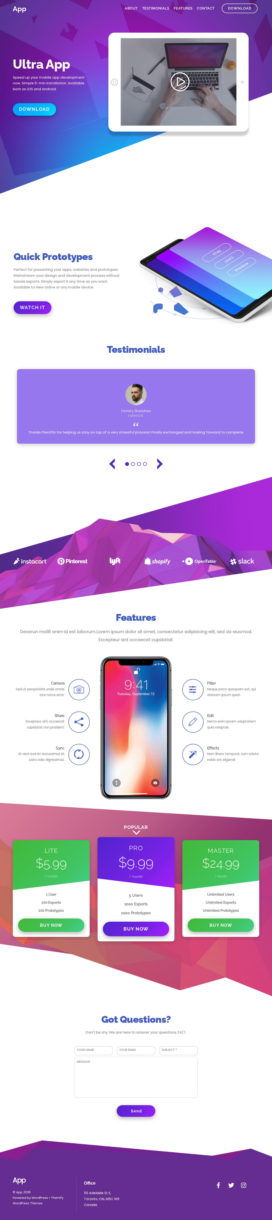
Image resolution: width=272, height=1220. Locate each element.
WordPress (40, 1198)
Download (239, 8)
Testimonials (155, 8)
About (131, 8)
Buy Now (51, 925)
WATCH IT (32, 307)
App (19, 1192)
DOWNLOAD (34, 109)
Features (183, 8)
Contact (206, 8)
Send (136, 1111)
